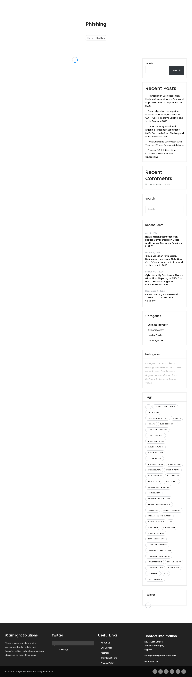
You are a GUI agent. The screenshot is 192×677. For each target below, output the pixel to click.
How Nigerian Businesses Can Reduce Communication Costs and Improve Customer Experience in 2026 (164, 101)
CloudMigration (155, 453)
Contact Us (127, 9)
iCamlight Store (109, 657)
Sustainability (174, 562)
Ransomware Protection (159, 550)
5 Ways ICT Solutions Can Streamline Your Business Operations (160, 154)
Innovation (166, 516)
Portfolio (113, 9)
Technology (173, 568)
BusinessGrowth (168, 424)
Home (73, 9)
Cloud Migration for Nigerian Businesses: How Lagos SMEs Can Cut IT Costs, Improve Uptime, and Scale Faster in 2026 (164, 116)
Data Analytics (155, 476)
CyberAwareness (155, 464)
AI (148, 407)
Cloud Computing (156, 441)
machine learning (156, 533)
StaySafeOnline (155, 562)
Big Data (177, 418)
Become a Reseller (161, 9)
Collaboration (155, 458)
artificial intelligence (165, 407)
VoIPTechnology (155, 579)
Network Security (156, 539)
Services (98, 9)
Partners (141, 9)
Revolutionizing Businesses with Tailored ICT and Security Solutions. (164, 143)
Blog (177, 9)
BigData (151, 424)
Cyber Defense (174, 464)
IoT (170, 522)
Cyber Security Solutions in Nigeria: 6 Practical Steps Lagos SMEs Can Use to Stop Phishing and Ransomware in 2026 (164, 131)
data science (154, 481)
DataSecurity (171, 481)
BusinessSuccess (156, 435)
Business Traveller (158, 324)
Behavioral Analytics (158, 418)
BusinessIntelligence (157, 430)
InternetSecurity (156, 522)
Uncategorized (156, 340)
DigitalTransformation (159, 499)
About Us (105, 642)
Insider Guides (155, 335)
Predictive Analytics (157, 545)
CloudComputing (155, 447)
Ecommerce (153, 510)
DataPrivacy (173, 476)
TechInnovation (155, 568)
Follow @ (63, 649)
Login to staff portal (150, 2)
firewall (151, 516)
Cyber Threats (172, 470)
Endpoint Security (171, 510)
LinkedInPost (169, 527)
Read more (43, 110)
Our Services (107, 647)
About (86, 9)
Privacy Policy (107, 662)
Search (149, 63)
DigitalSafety (154, 493)
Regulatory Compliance (159, 556)
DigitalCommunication (158, 487)
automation (153, 412)
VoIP (166, 573)
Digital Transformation (159, 504)
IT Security (153, 527)
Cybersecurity (156, 330)
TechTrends (153, 573)
